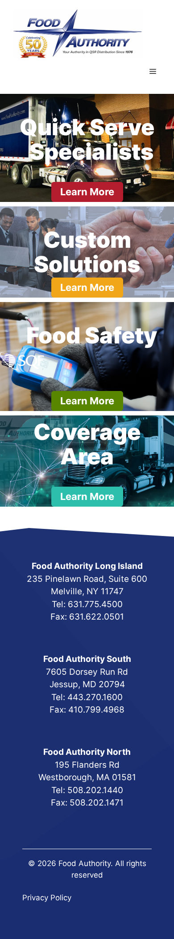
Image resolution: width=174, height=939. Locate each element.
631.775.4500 (95, 604)
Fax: (60, 803)
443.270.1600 (95, 697)
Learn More (87, 191)
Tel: (60, 604)
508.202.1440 (95, 790)
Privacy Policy (46, 897)
